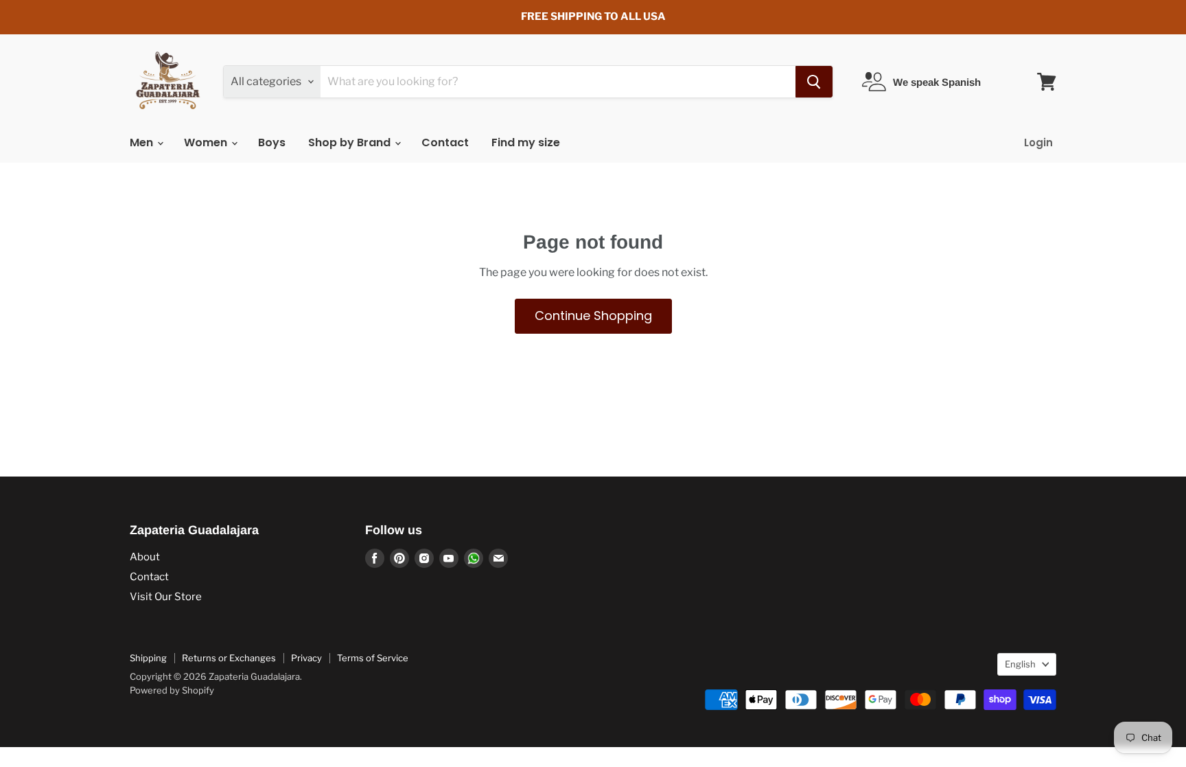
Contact (445, 142)
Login (1038, 142)
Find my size (525, 142)
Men (143, 142)
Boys (272, 142)
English (1020, 664)
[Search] (814, 82)
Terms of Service (372, 657)
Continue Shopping (593, 315)
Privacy (306, 657)
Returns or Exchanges (229, 657)
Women (207, 142)
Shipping (148, 657)
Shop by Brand (350, 142)
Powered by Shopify (172, 690)
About (145, 557)
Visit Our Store (166, 597)
